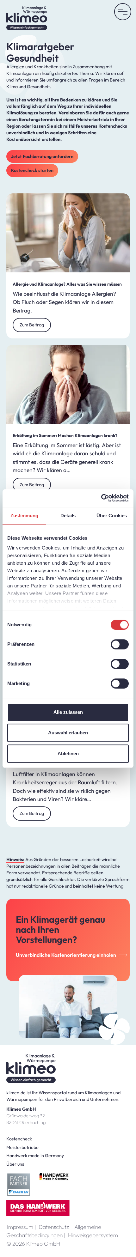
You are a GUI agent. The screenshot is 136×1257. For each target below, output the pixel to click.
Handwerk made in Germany (35, 1155)
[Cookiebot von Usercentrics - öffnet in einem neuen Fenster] (101, 498)
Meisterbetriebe (22, 1147)
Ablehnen (68, 753)
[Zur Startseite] (26, 18)
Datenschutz (55, 1226)
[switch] (120, 644)
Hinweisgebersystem (93, 1235)
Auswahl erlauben (68, 732)
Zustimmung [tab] (24, 515)
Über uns (15, 1164)
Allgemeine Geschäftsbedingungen (53, 1231)
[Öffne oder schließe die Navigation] (122, 11)
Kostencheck (19, 1139)
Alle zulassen (68, 712)
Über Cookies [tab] (111, 515)
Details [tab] (68, 515)
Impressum (21, 1226)
